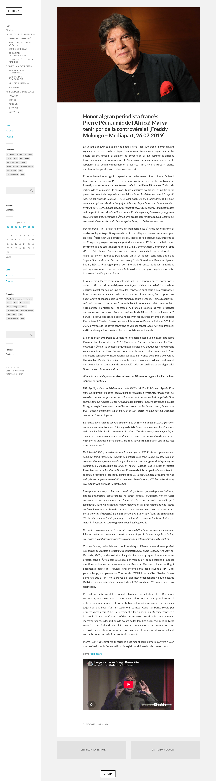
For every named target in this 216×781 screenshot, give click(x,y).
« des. (9, 257)
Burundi (14, 104)
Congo (13, 100)
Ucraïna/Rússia (12, 174)
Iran (15, 158)
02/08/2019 (89, 724)
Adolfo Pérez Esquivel (14, 154)
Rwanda (14, 96)
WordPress (19, 371)
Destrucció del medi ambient (21, 60)
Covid (9, 158)
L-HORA (108, 773)
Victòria (14, 112)
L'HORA (14, 10)
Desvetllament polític (19, 66)
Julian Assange (12, 162)
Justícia (13, 108)
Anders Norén (17, 374)
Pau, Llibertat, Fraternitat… (17, 71)
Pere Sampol (11, 170)
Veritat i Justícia (19, 83)
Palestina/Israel (12, 166)
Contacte (10, 210)
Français (9, 137)
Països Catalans (27, 166)
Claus (9, 30)
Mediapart (95, 653)
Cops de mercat (18, 49)
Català (8, 125)
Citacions (28, 154)
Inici (8, 26)
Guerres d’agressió (20, 38)
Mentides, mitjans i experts (20, 43)
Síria (20, 170)
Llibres (23, 162)
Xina (22, 174)
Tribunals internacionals (18, 54)
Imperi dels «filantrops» (20, 34)
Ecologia (14, 87)
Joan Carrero (24, 158)
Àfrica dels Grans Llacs (20, 92)
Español (9, 131)
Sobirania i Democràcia (16, 78)
